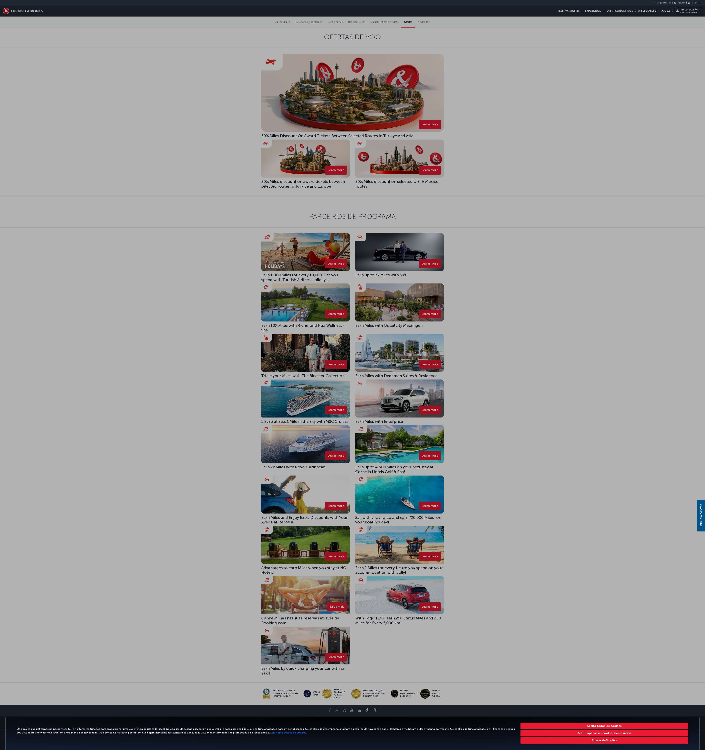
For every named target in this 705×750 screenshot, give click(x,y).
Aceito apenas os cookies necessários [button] (604, 733)
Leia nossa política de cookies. (288, 732)
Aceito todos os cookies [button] (604, 726)
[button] (604, 740)
